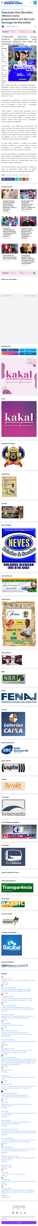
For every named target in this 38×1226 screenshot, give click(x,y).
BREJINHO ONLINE (7, 1147)
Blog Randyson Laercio (8, 1048)
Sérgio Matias (5, 1075)
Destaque (22, 175)
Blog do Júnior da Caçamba (9, 1129)
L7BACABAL (4, 1102)
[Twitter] (16, 179)
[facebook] (13, 1212)
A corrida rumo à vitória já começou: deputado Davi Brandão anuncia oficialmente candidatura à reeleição (27, 233)
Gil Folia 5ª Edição (6, 1167)
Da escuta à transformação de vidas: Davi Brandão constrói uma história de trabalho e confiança (9, 232)
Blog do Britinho (6, 1120)
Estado (27, 175)
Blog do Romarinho (6, 1070)
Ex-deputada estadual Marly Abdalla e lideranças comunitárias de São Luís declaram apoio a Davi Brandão (28, 259)
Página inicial (5, 9)
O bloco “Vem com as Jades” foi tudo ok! (13, 1174)
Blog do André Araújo (7, 1039)
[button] (2, 2)
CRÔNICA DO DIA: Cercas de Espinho (12, 1025)
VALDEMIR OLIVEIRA (7, 996)
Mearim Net (4, 1111)
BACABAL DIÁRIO (6, 1188)
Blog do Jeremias (6, 1165)
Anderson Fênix (5, 1179)
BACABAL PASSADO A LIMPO (9, 1156)
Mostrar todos (6, 1197)
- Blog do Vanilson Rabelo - (9, 1005)
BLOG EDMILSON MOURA (9, 1057)
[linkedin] (24, 1212)
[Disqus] (19, 319)
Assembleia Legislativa (17, 9)
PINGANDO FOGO (6, 1084)
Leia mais (4, 1218)
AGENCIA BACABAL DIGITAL (9, 1093)
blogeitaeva (4, 1172)
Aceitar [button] (19, 1222)
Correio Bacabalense (7, 1138)
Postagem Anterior (7, 295)
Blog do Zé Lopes (6, 978)
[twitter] (17, 1212)
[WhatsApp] (20, 179)
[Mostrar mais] (30, 179)
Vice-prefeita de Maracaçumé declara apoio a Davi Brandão (10, 257)
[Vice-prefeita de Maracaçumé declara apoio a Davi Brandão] (10, 249)
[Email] (27, 179)
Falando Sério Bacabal (7, 1014)
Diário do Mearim (6, 1023)
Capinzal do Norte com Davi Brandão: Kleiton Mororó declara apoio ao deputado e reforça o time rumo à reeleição (10, 205)
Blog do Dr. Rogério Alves (8, 987)
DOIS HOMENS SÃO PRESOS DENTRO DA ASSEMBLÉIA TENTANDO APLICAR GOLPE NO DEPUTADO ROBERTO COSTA (17, 1192)
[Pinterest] (23, 179)
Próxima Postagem (30, 295)
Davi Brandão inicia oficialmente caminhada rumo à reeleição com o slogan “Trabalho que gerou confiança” (28, 205)
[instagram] (20, 1212)
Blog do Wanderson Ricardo (9, 1030)
